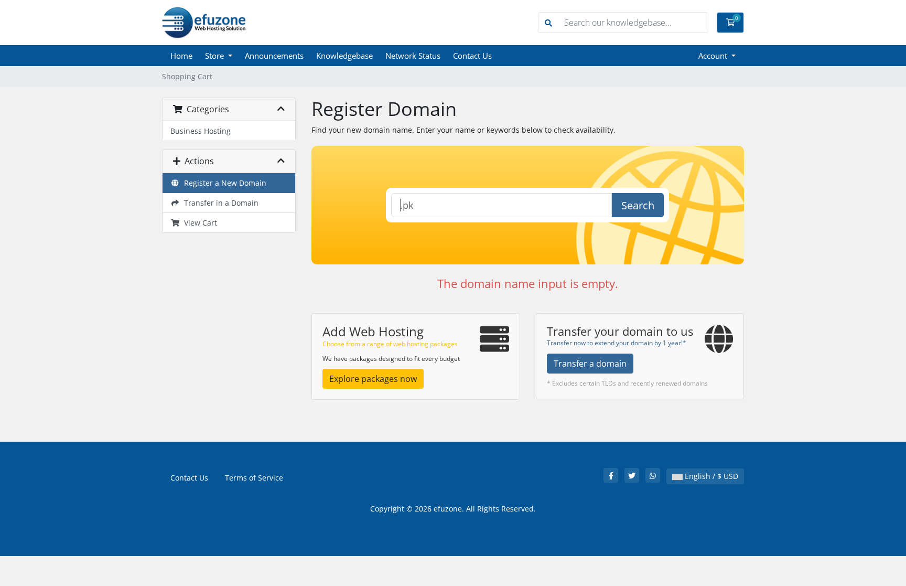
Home (181, 55)
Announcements (274, 55)
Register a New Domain (223, 183)
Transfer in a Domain (219, 203)
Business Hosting (200, 131)
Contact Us (472, 55)
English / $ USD (710, 476)
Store (215, 55)
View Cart (198, 223)
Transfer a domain (590, 363)
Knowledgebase (344, 55)
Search (637, 205)
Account (713, 55)
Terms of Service (254, 478)
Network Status (412, 55)
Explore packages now (373, 379)
